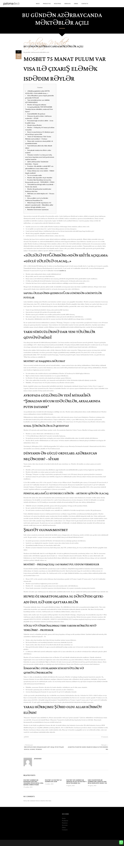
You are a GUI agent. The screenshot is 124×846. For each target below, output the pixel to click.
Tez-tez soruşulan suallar (34, 175)
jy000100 (26, 737)
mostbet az (62, 271)
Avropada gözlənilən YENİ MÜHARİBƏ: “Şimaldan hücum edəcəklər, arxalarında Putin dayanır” (39, 109)
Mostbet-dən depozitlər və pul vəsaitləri (39, 178)
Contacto (65, 830)
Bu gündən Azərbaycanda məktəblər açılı (53, 46)
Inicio (64, 818)
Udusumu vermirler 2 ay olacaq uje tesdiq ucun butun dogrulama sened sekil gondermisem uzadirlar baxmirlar (39, 157)
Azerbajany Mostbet (46, 42)
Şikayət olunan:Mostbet (34, 125)
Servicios (64, 825)
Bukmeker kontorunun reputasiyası (38, 210)
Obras (64, 827)
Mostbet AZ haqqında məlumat (36, 105)
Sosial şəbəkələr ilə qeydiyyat (36, 114)
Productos (65, 821)
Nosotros (64, 823)
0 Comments (104, 737)
